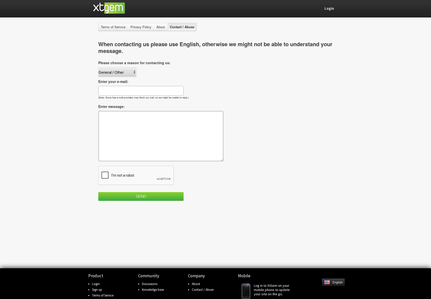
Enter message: (111, 106)
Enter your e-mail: (113, 81)
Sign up (97, 290)
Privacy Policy (140, 26)
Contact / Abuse (203, 290)
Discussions (149, 284)
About (160, 26)
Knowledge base (153, 290)
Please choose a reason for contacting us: (134, 62)
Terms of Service (113, 26)
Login (96, 284)
